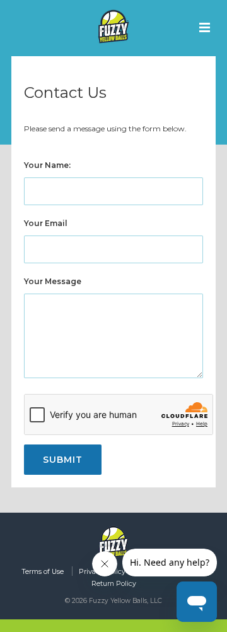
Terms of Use (42, 572)
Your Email (45, 223)
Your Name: (47, 165)
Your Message (52, 281)
